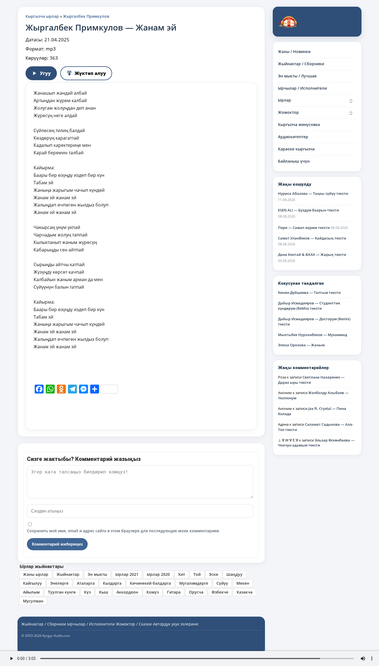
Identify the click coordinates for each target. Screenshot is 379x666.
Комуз (152, 592)
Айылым (31, 592)
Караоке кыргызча (296, 149)
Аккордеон (127, 592)
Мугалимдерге (193, 583)
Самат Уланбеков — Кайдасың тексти (312, 238)
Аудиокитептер (293, 136)
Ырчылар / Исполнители (302, 88)
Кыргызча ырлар (42, 16)
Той (197, 574)
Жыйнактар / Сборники (301, 63)
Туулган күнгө (62, 592)
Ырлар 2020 (158, 574)
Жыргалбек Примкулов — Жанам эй (101, 27)
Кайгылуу (32, 583)
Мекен (242, 583)
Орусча (196, 592)
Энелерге (59, 583)
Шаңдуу (234, 574)
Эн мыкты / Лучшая (297, 76)
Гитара (174, 592)
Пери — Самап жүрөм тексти (304, 227)
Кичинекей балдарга (150, 583)
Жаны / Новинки (294, 51)
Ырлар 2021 (126, 574)
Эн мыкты (97, 574)
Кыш (103, 592)
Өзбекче (220, 592)
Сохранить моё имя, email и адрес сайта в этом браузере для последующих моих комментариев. (123, 530)
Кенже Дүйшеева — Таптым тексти (309, 292)
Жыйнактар (68, 574)
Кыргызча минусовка (299, 124)
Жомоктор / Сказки (134, 624)
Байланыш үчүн (294, 161)
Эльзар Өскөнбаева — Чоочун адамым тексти (316, 443)
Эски (213, 574)
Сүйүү (222, 583)
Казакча (244, 592)
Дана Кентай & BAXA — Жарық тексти (312, 254)
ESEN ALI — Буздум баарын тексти (308, 210)
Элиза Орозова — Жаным (301, 344)
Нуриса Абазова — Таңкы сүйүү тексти (313, 193)
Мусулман (33, 601)
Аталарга (86, 583)
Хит (181, 574)
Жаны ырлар (35, 574)
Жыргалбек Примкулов (86, 16)
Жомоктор (288, 112)
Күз (87, 592)
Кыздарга (112, 583)
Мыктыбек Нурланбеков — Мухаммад (312, 334)
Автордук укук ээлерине (175, 624)
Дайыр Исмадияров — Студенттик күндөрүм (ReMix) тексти (309, 306)
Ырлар (284, 100)
